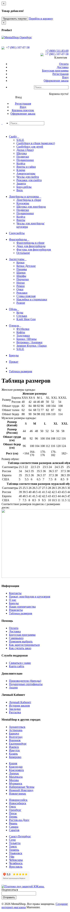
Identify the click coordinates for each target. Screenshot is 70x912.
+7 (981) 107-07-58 (17, 47)
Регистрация (60, 73)
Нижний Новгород (21, 790)
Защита (21, 183)
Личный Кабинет (20, 702)
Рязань (13, 823)
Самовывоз (16, 638)
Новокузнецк (17, 793)
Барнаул (14, 733)
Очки (19, 289)
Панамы (21, 269)
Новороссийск (18, 799)
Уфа (11, 856)
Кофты (20, 332)
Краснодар (16, 766)
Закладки (15, 709)
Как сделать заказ (20, 648)
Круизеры (22, 203)
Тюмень (14, 849)
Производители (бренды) (25, 680)
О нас (12, 599)
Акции (13, 687)
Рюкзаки (21, 292)
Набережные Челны (21, 786)
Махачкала (16, 776)
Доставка (63, 67)
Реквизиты (16, 610)
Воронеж (15, 740)
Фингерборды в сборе (30, 242)
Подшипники (25, 160)
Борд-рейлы (24, 186)
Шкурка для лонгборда (31, 206)
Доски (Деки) (25, 150)
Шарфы (21, 276)
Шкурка (21, 153)
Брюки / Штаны (26, 339)
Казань (13, 753)
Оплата (64, 63)
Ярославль (15, 866)
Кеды (19, 312)
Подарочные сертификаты (26, 684)
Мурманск (15, 783)
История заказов (19, 705)
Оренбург (15, 810)
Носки (20, 282)
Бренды (14, 603)
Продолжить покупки (15, 18)
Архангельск (17, 726)
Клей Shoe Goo (26, 319)
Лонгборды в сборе (28, 199)
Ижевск (14, 747)
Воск (19, 190)
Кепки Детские (26, 265)
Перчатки (22, 279)
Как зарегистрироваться (24, 644)
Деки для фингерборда (30, 246)
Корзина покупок (23, 110)
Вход (65, 77)
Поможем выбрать (20, 641)
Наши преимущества (22, 606)
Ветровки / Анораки (29, 342)
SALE (20, 139)
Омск (12, 806)
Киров (13, 763)
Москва (14, 780)
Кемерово (15, 757)
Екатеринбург (18, 743)
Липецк (14, 773)
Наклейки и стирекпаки (31, 299)
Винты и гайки (26, 166)
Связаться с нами (20, 662)
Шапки (21, 272)
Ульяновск (15, 853)
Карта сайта (16, 666)
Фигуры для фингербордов (33, 249)
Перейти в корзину (41, 18)
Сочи (12, 839)
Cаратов (14, 830)
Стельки (21, 315)
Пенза (13, 813)
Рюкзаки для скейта (29, 180)
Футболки (22, 328)
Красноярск (16, 770)
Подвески (22, 156)
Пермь (13, 816)
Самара (13, 826)
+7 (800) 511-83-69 (57, 50)
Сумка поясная (25, 296)
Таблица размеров (20, 371)
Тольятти (15, 843)
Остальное (23, 252)
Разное (20, 302)
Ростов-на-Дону (19, 820)
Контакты (15, 593)
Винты (20, 220)
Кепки (20, 262)
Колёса (20, 163)
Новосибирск (17, 803)
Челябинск (16, 863)
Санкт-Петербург (20, 836)
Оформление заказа (56, 80)
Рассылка (15, 712)
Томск (13, 846)
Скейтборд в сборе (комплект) (35, 143)
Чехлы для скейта (27, 176)
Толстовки (23, 335)
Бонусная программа (55, 70)
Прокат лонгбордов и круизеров (29, 596)
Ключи (20, 170)
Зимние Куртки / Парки (31, 345)
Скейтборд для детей (29, 146)
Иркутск (14, 750)
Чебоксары (16, 859)
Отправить (9, 897)
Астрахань (15, 730)
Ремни (20, 286)
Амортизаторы (25, 173)
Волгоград (15, 736)
